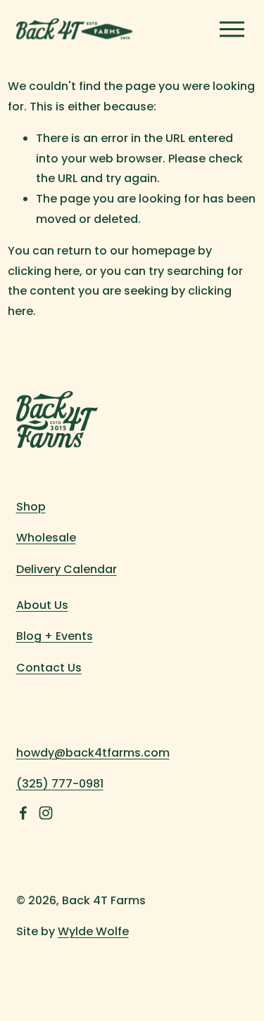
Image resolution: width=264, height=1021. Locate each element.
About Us (42, 605)
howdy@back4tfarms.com (93, 753)
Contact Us (49, 668)
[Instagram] (46, 813)
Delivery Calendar (66, 569)
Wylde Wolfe (93, 931)
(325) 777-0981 (59, 784)
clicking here (44, 271)
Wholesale (46, 537)
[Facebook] (23, 813)
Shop (31, 507)
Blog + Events (54, 636)
